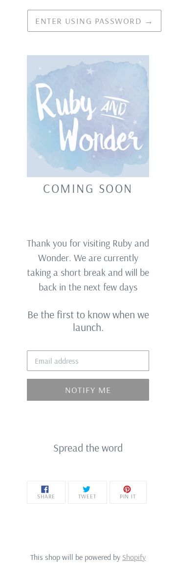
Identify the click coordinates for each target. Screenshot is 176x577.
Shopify (134, 557)
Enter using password (94, 20)
